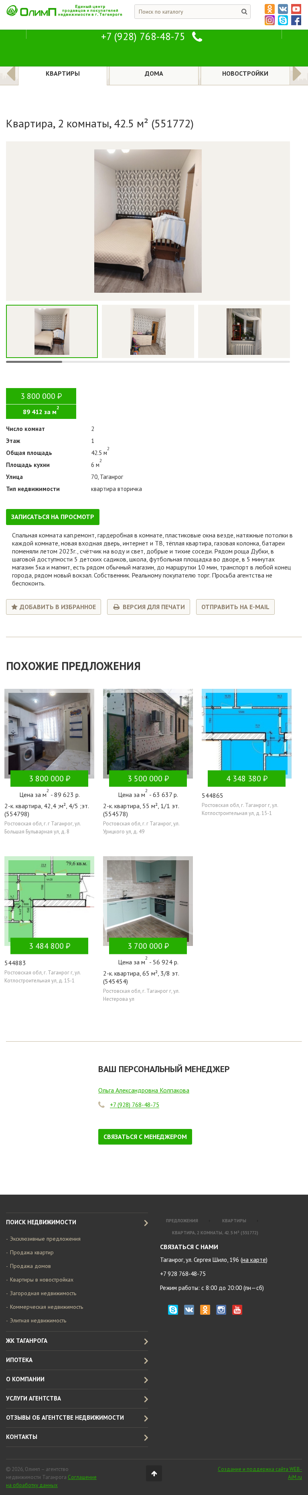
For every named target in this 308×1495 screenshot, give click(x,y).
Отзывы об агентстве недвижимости (65, 1417)
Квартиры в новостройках (41, 1279)
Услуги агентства (33, 1398)
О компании (25, 1379)
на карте (254, 1260)
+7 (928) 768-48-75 (143, 36)
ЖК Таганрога (26, 1340)
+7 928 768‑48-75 (183, 1274)
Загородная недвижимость (43, 1293)
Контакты (21, 1437)
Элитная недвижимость (38, 1320)
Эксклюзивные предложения (45, 1238)
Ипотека (19, 1360)
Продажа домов (30, 1266)
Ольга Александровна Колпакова (143, 1090)
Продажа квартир (32, 1252)
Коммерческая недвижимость (46, 1306)
